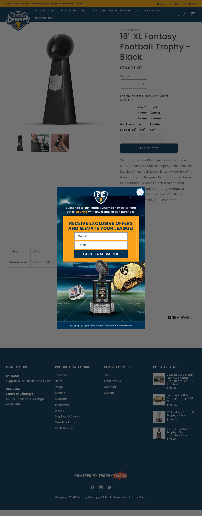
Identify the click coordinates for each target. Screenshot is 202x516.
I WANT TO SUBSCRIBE (101, 254)
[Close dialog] (140, 192)
